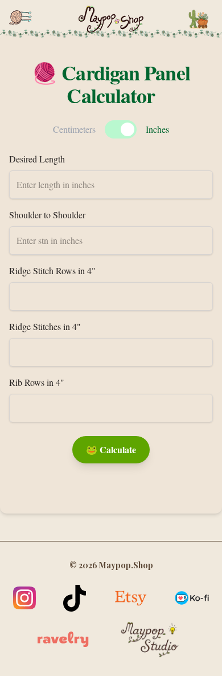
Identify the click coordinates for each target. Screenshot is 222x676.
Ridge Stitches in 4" (45, 326)
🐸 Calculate (111, 449)
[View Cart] (198, 19)
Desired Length (37, 159)
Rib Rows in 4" (36, 382)
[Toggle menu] (20, 17)
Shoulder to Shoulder (47, 215)
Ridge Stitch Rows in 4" (52, 270)
